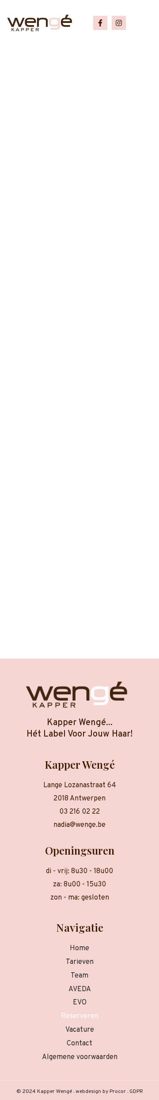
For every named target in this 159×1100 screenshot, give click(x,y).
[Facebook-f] (100, 23)
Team (79, 975)
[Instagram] (119, 23)
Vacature (79, 1030)
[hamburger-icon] (140, 23)
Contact (79, 1043)
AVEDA (79, 989)
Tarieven (80, 962)
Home (79, 948)
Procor (118, 1091)
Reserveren (79, 1016)
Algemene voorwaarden (79, 1057)
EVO (80, 1002)
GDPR (136, 1091)
